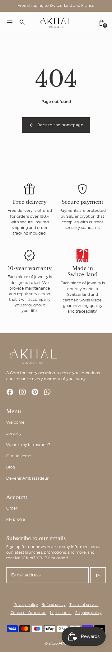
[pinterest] (35, 392)
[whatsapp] (47, 392)
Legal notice (61, 613)
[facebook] (10, 392)
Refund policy (54, 605)
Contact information (28, 613)
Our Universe (18, 456)
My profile (15, 519)
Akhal (63, 643)
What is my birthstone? (28, 445)
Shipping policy (88, 613)
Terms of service (84, 605)
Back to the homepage (56, 125)
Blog (10, 467)
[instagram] (22, 392)
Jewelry (13, 433)
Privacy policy (26, 605)
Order (11, 508)
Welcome (15, 422)
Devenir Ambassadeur (27, 478)
